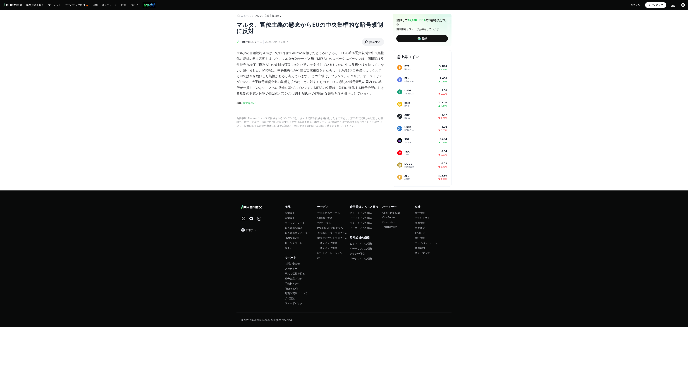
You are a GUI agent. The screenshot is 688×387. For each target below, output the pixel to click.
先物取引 (290, 212)
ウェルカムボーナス (328, 212)
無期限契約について (296, 293)
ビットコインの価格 (361, 243)
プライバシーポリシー (427, 242)
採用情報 (420, 222)
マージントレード (295, 222)
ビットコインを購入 (361, 212)
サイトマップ (422, 252)
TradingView (389, 226)
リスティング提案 (327, 247)
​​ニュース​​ (246, 15)
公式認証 (290, 298)
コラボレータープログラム (332, 232)
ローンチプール (293, 242)
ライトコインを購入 (361, 222)
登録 (424, 38)
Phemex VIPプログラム (330, 227)
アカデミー (291, 268)
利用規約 (420, 247)
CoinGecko (388, 217)
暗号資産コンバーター (297, 232)
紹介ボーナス (324, 217)
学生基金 (420, 227)
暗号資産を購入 (35, 4)
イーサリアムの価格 (361, 248)
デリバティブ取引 (75, 4)
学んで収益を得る (295, 273)
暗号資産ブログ (293, 278)
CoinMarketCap (391, 212)
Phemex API (291, 288)
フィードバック (293, 303)
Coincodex (388, 222)
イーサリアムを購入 (361, 227)
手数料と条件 (292, 283)
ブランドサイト (423, 217)
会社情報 (420, 212)
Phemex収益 (292, 237)
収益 (123, 4)
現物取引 (290, 217)
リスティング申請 (327, 242)
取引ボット (291, 247)
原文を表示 (249, 103)
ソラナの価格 (357, 253)
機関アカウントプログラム (332, 237)
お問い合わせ (292, 263)
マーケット (54, 4)
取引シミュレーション (329, 252)
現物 (95, 4)
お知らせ (420, 232)
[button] (373, 42)
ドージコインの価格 (361, 258)
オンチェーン (109, 4)
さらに (134, 4)
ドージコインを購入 (361, 217)
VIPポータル (324, 222)
